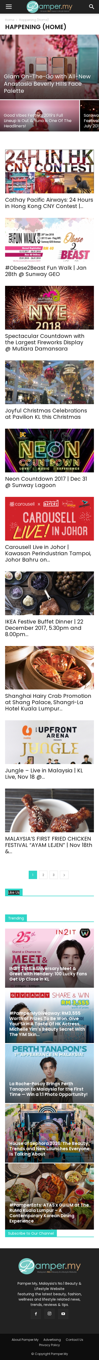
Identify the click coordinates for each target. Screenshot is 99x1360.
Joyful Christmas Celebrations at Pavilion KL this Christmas (46, 414)
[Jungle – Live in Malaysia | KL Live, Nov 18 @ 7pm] (49, 742)
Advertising (52, 1340)
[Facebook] (36, 1314)
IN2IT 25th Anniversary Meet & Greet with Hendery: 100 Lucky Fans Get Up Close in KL (48, 973)
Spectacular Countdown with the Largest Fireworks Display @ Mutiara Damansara (45, 342)
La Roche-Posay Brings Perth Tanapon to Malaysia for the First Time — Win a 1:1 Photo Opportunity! (48, 1089)
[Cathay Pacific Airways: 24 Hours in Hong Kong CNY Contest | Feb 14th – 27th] (49, 171)
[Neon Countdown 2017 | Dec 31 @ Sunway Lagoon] (49, 450)
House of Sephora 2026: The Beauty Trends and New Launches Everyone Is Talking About (49, 1148)
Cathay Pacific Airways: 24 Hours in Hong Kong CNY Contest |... (49, 203)
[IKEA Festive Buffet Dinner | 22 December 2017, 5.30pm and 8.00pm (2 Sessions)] (49, 593)
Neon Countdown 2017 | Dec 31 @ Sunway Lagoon (46, 482)
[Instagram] (49, 1314)
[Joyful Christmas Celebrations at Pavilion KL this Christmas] (49, 382)
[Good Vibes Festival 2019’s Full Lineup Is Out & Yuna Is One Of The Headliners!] (39, 119)
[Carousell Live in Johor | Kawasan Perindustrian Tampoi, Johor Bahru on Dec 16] (49, 519)
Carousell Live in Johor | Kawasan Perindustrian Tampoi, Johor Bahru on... (48, 553)
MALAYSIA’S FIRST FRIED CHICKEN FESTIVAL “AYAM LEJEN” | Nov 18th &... (48, 845)
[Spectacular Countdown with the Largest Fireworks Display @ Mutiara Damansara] (49, 308)
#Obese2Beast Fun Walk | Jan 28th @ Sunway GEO (46, 271)
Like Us (14, 892)
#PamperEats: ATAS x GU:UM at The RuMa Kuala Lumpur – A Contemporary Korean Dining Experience (49, 1213)
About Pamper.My (25, 1340)
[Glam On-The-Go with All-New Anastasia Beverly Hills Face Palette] (49, 67)
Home (9, 20)
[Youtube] (63, 1314)
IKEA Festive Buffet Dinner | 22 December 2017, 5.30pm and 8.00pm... (44, 628)
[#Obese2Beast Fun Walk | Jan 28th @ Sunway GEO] (49, 240)
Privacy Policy (49, 1345)
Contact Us (74, 1340)
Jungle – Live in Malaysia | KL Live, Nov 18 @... (44, 773)
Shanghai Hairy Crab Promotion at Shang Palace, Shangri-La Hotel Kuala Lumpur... (48, 702)
